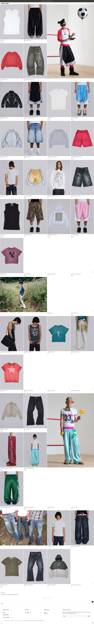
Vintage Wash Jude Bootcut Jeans (28, 390)
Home (2, 603)
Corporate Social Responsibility (34, 620)
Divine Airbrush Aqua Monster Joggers (29, 468)
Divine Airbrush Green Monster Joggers (6, 507)
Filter (92, 622)
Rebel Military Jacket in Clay (4, 429)
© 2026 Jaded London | (7, 620)
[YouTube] (27, 612)
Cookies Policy (21, 620)
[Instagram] (25, 612)
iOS (46, 612)
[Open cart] (90, 3)
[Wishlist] (89, 3)
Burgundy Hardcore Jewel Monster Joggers (6, 468)
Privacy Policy (16, 620)
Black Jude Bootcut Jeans (27, 429)
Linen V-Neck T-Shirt (50, 546)
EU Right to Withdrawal (41, 620)
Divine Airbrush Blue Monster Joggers (29, 507)
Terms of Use (12, 620)
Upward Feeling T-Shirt (4, 390)
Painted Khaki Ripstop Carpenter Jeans (29, 79)
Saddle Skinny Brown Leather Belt (75, 390)
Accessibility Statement (26, 620)
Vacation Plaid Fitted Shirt (51, 507)
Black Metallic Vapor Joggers (28, 40)
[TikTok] (30, 612)
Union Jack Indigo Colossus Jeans (75, 546)
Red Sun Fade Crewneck (4, 79)
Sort (1, 622)
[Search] (87, 3)
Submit (88, 616)
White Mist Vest (3, 40)
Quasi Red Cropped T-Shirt (51, 390)
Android (46, 613)
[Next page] (50, 598)
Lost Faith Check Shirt (74, 507)
